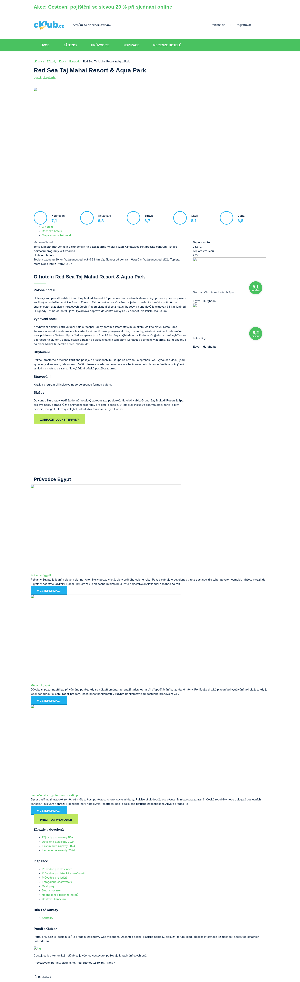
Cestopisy (48, 886)
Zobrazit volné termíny (59, 419)
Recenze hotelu (52, 231)
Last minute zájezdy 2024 (58, 850)
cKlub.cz (39, 61)
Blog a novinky (51, 890)
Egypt (62, 61)
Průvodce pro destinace (57, 869)
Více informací (49, 590)
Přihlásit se (218, 25)
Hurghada (74, 61)
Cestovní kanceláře (54, 899)
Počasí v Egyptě (41, 575)
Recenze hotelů (167, 45)
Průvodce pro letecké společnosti (63, 873)
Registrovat (243, 25)
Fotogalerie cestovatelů (57, 881)
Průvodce (100, 45)
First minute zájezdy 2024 (58, 846)
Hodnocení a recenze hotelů (60, 894)
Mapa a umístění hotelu (57, 235)
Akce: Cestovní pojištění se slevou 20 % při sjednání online (103, 7)
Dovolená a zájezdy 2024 (58, 841)
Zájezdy (70, 45)
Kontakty (47, 917)
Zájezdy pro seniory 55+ (57, 837)
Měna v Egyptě (40, 685)
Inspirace (131, 45)
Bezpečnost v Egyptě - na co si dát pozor (57, 795)
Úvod (45, 45)
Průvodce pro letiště (55, 877)
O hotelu (47, 226)
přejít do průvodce (56, 819)
